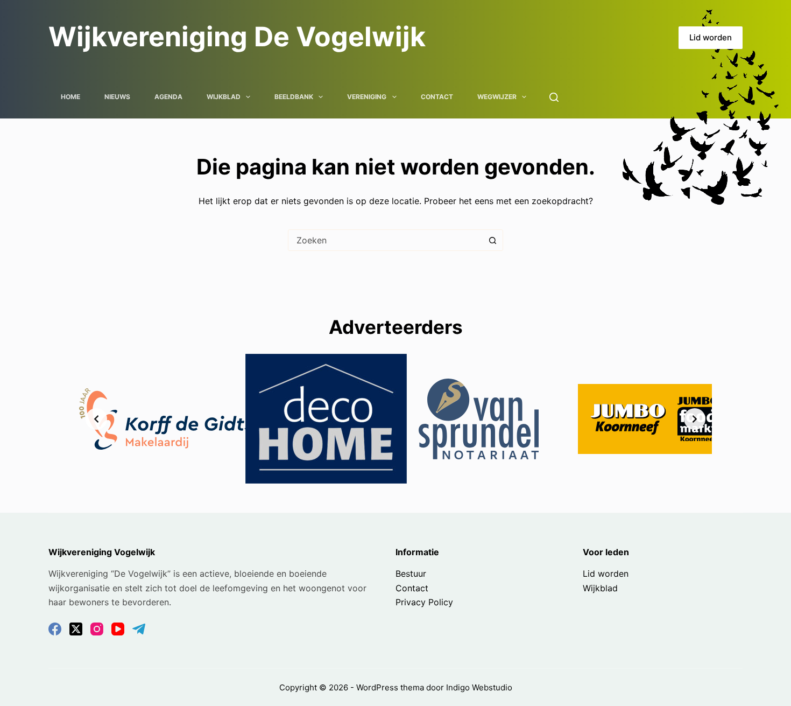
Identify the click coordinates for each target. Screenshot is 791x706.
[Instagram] (96, 629)
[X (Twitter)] (75, 629)
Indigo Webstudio (479, 687)
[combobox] (385, 240)
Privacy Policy (424, 602)
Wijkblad (224, 97)
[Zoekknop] (492, 240)
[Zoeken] (554, 97)
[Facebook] (54, 629)
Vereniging (366, 97)
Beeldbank (293, 97)
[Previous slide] (96, 419)
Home (70, 97)
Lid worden (710, 37)
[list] (395, 419)
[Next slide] (694, 419)
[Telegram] (138, 629)
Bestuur (411, 573)
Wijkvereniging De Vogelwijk (237, 36)
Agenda (168, 97)
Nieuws (117, 97)
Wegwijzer (497, 97)
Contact (437, 97)
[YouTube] (117, 629)
